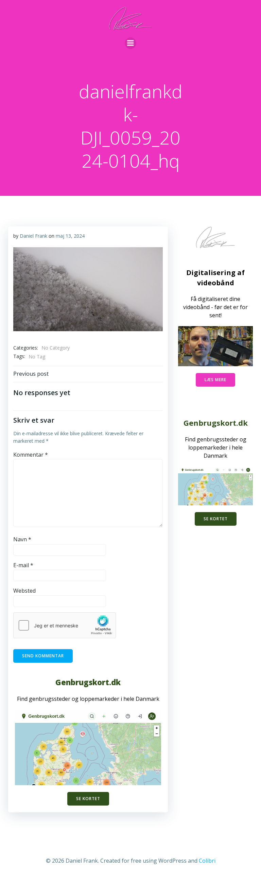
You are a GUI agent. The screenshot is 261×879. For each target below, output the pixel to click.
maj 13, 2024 (70, 236)
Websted (24, 590)
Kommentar (30, 454)
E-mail (23, 565)
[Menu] (130, 43)
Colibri (207, 860)
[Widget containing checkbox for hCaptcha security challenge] (64, 625)
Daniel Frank (33, 236)
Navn (22, 539)
